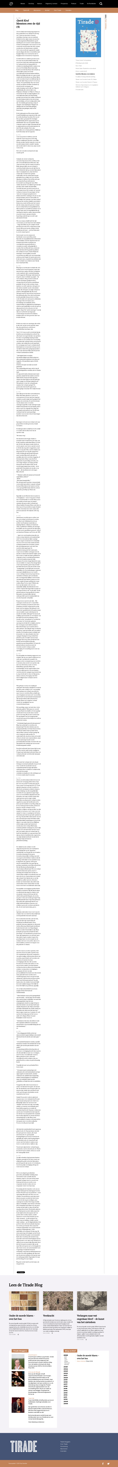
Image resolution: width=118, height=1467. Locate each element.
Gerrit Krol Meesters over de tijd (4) (85, 74)
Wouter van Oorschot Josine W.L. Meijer (86, 79)
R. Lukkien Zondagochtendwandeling (85, 77)
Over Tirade (57, 10)
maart (66, 1361)
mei (65, 1358)
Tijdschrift (26, 10)
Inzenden (68, 10)
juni (65, 1357)
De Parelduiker (91, 3)
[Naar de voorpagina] (10, 3)
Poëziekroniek (79, 89)
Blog (16, 10)
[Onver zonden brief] (81, 71)
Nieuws (23, 3)
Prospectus (64, 3)
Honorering (64, 1446)
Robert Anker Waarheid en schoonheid (86, 68)
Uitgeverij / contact (51, 3)
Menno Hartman (81, 1361)
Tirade (82, 3)
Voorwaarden (11, 1463)
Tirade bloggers (65, 1442)
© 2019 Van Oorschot (21, 1463)
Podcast (73, 3)
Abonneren (37, 10)
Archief (47, 10)
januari (66, 1364)
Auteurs (39, 3)
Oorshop (31, 3)
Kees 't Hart (79, 66)
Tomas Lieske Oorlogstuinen (83, 60)
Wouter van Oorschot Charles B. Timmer (86, 82)
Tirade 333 (106, 25)
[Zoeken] (101, 4)
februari (67, 1363)
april (65, 1360)
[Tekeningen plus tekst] (82, 63)
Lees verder (12, 1334)
